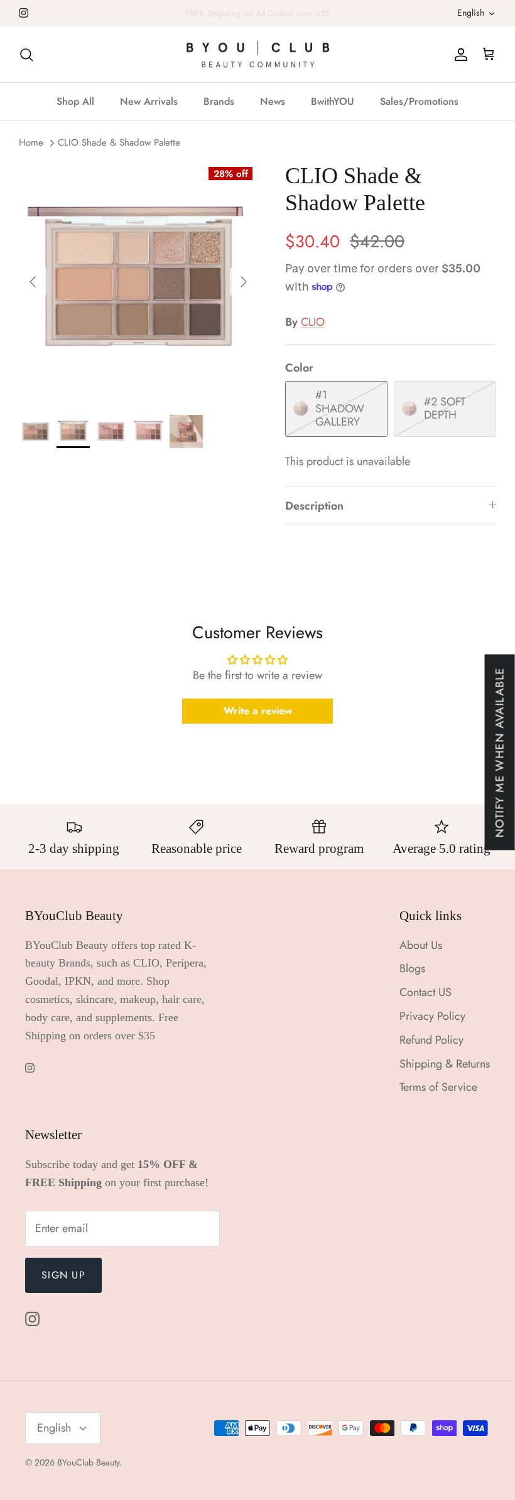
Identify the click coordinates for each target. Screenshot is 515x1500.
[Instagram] (23, 13)
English (470, 12)
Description (314, 506)
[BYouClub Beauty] (258, 54)
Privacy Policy (432, 1016)
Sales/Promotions (419, 101)
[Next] (244, 282)
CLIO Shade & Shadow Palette (119, 143)
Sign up (63, 1275)
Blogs (412, 968)
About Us (420, 945)
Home (31, 143)
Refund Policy (431, 1040)
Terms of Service (438, 1087)
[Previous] (32, 282)
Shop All (75, 101)
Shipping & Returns (444, 1064)
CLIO (313, 322)
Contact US (425, 992)
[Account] (458, 54)
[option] (138, 282)
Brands (218, 101)
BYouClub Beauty (88, 1462)
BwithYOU (332, 101)
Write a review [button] (258, 711)
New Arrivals (149, 101)
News (272, 101)
